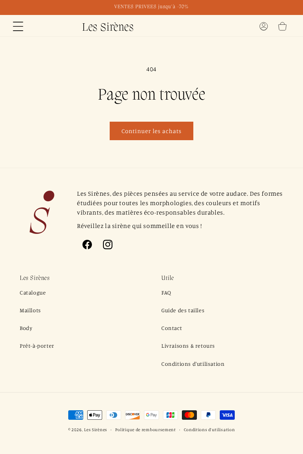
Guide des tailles (182, 310)
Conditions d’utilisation (209, 429)
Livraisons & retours (188, 345)
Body (26, 327)
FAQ (166, 292)
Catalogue (33, 292)
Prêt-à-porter (37, 345)
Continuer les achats (151, 131)
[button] (18, 26)
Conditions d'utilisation (192, 363)
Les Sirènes (95, 429)
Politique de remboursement (145, 429)
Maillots (30, 310)
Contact (171, 327)
